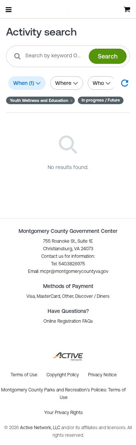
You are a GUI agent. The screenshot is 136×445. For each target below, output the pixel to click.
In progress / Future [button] (101, 100)
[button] (40, 100)
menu (9, 9)
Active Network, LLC (40, 427)
